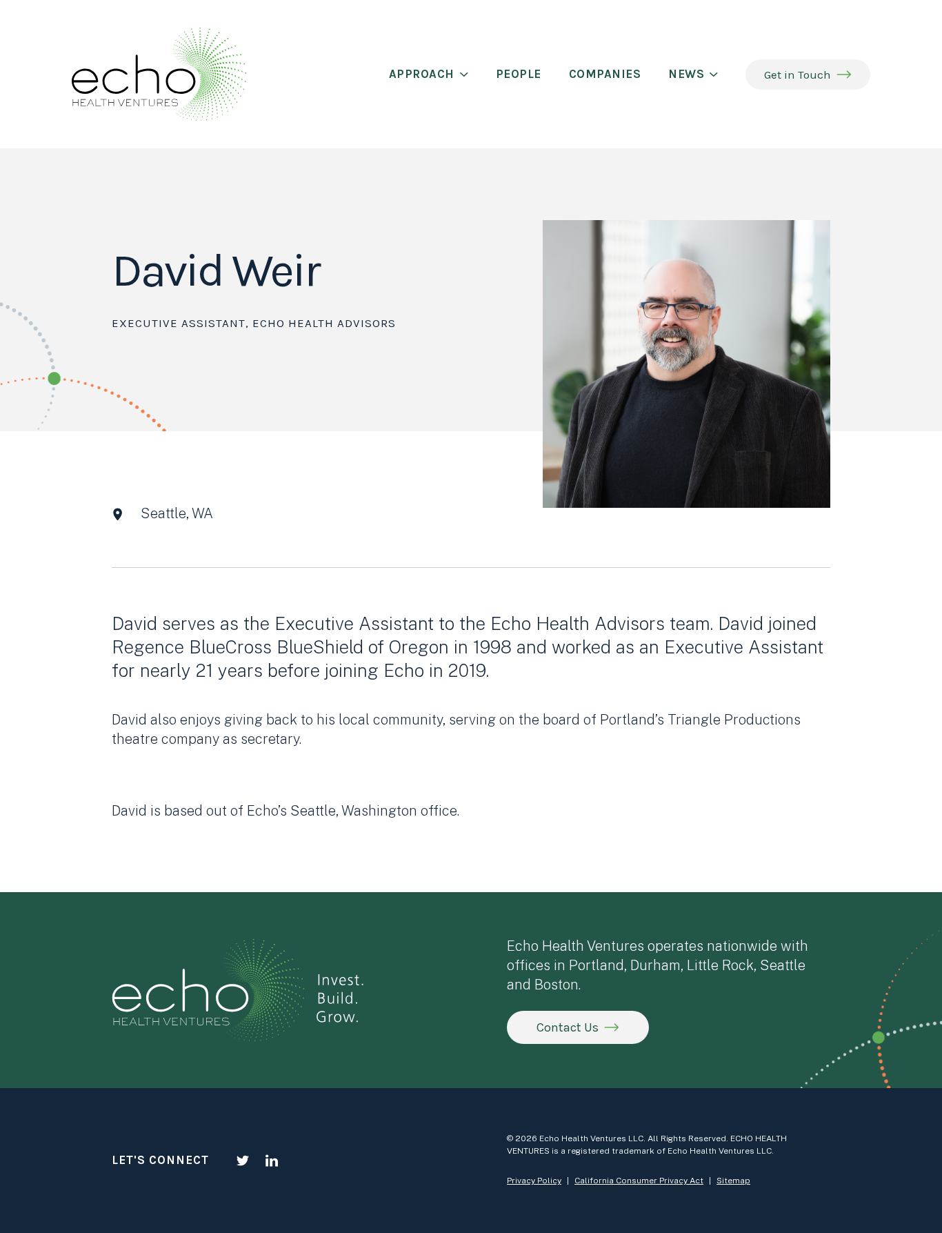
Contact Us (568, 1027)
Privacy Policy (534, 1180)
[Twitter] (243, 1160)
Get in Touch (797, 74)
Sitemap (733, 1180)
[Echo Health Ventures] (159, 74)
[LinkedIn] (271, 1160)
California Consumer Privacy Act (638, 1180)
